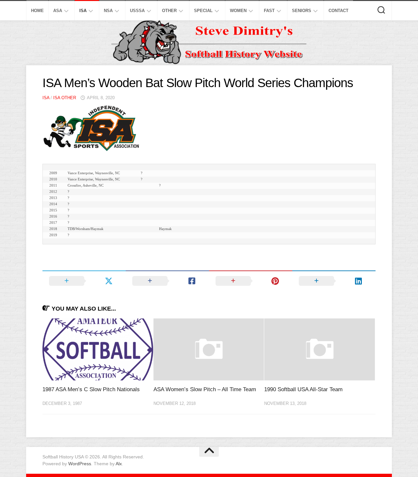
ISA (83, 10)
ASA (57, 10)
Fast (269, 10)
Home (37, 10)
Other (169, 10)
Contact (338, 10)
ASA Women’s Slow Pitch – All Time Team (204, 389)
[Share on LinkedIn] (334, 280)
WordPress (79, 463)
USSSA (137, 10)
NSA (108, 10)
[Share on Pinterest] (250, 280)
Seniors (301, 10)
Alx (119, 463)
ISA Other (64, 97)
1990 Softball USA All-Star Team (303, 389)
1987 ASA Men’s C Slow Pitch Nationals (91, 389)
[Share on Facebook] (167, 280)
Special (203, 10)
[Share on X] (84, 280)
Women (238, 10)
